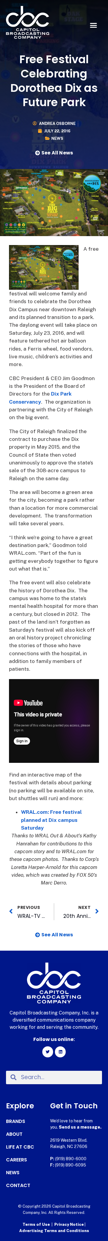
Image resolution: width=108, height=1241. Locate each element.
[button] (93, 25)
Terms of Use (36, 1224)
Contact (18, 1186)
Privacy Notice (69, 1224)
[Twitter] (47, 1051)
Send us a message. (80, 1127)
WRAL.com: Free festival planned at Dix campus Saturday (51, 820)
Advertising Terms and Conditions (54, 1230)
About (14, 1134)
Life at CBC (20, 1147)
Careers (16, 1160)
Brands (15, 1121)
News (57, 138)
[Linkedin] (60, 1051)
